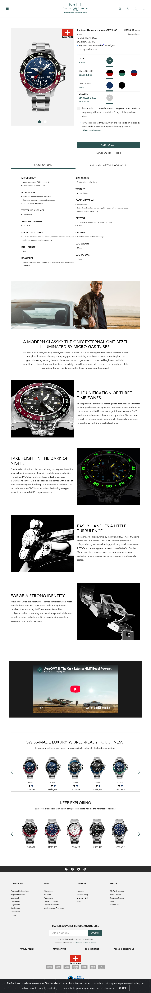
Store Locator (115, 894)
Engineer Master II (18, 894)
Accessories (48, 898)
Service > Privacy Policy (86, 943)
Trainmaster (15, 911)
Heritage (80, 891)
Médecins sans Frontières (54, 908)
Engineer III (15, 901)
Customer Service (117, 898)
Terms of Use (59, 949)
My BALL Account (117, 891)
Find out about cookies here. (60, 983)
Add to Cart (109, 144)
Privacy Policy (27, 949)
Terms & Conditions (124, 949)
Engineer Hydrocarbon (20, 891)
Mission (80, 901)
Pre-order (47, 894)
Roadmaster (15, 908)
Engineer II (15, 898)
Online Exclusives (51, 901)
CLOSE (123, 988)
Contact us (114, 905)
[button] (39, 121)
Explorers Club (82, 898)
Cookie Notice (92, 949)
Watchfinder (49, 891)
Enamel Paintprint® (51, 905)
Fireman (14, 915)
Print (118, 153)
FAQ (112, 901)
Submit (95, 932)
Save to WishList (104, 153)
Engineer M (15, 905)
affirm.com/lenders (92, 130)
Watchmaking (82, 894)
